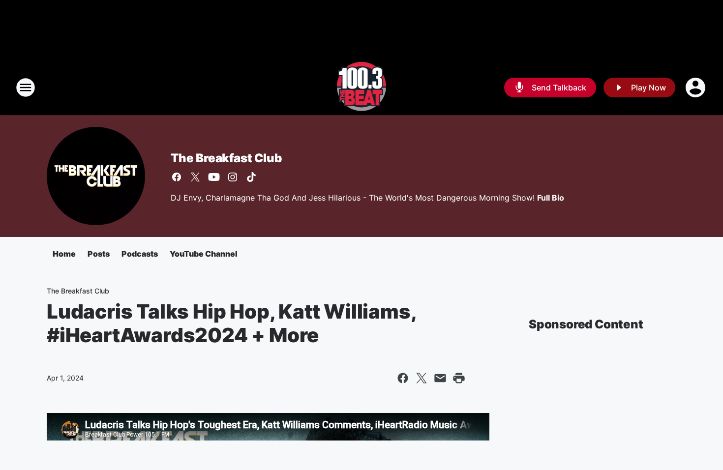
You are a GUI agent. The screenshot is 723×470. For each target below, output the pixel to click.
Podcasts (139, 254)
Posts (99, 254)
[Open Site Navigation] (25, 87)
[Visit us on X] (195, 177)
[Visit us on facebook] (176, 177)
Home (64, 254)
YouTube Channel (204, 254)
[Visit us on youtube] (214, 177)
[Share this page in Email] (440, 378)
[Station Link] (362, 87)
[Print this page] (459, 378)
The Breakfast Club (226, 158)
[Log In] (696, 87)
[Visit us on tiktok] (251, 177)
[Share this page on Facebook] (403, 378)
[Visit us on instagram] (233, 177)
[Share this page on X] (421, 378)
